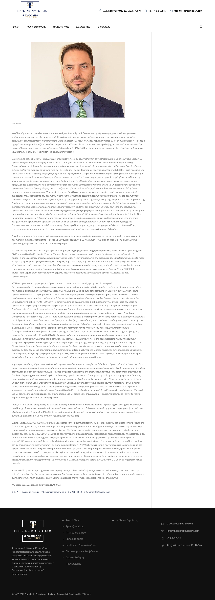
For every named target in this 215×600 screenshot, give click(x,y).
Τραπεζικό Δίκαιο (75, 526)
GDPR (16, 492)
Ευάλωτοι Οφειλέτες (127, 520)
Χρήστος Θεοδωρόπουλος (98, 492)
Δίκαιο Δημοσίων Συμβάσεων (82, 551)
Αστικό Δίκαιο (73, 520)
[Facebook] (184, 594)
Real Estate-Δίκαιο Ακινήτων (81, 545)
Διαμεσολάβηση (75, 557)
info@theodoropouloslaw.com (188, 11)
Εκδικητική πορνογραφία (54, 492)
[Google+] (190, 594)
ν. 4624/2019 (76, 492)
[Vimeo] (195, 594)
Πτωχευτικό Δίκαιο (76, 533)
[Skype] (200, 594)
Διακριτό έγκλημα (31, 492)
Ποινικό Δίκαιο (73, 564)
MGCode (86, 594)
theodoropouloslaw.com (180, 523)
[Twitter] (179, 594)
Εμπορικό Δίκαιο (74, 539)
